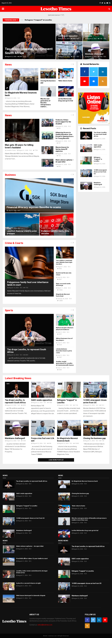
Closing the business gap (94, 438)
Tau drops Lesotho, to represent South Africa (100, 134)
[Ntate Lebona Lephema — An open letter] (47, 163)
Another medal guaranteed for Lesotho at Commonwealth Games (65, 363)
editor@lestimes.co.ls (45, 625)
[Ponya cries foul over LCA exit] (43, 428)
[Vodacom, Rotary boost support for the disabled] (47, 123)
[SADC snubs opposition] (86, 148)
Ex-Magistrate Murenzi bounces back (93, 35)
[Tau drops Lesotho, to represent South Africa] (29, 330)
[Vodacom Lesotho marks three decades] (57, 224)
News (34, 383)
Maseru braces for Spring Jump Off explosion (62, 149)
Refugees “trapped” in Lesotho (38, 20)
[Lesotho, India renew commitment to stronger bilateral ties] (9, 574)
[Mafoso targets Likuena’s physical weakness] (65, 320)
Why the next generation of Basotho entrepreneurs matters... (45, 102)
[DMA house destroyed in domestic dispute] (9, 599)
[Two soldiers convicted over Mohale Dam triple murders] (65, 252)
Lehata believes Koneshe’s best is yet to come (64, 350)
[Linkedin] (99, 619)
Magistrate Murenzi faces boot (63, 295)
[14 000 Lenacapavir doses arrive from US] (86, 173)
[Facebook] (87, 619)
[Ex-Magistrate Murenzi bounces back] (21, 79)
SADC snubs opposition (98, 146)
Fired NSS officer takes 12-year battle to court (32, 558)
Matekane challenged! (13, 54)
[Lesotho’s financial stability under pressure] (22, 224)
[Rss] (87, 625)
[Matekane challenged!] (86, 186)
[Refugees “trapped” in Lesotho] (86, 160)
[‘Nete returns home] (66, 73)
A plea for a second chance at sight (28, 583)
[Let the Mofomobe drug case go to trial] (66, 91)
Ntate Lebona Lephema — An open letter (30, 546)
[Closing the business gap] (48, 73)
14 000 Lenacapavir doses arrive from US (100, 172)
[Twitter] (93, 619)
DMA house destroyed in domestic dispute (30, 595)
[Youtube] (105, 619)
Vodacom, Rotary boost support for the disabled (63, 122)
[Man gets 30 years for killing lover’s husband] (22, 130)
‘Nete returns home (92, 54)
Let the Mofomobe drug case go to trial (85, 530)
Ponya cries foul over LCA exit (53, 53)
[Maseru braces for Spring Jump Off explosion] (47, 150)
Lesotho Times (11, 150)
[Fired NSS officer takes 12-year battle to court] (9, 562)
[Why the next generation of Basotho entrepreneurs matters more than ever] (48, 91)
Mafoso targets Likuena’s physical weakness (64, 328)
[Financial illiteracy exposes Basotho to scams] (39, 195)
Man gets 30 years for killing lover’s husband (19, 146)
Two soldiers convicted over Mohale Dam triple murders (64, 262)
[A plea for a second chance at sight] (9, 586)
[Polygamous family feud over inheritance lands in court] (29, 263)
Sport (8, 383)
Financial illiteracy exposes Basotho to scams (34, 207)
